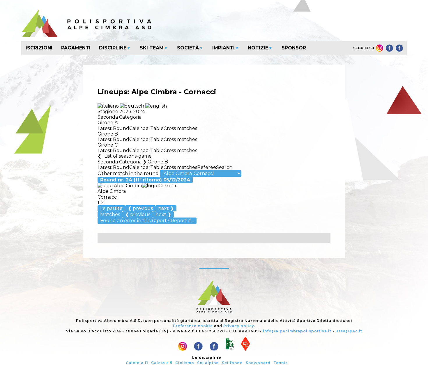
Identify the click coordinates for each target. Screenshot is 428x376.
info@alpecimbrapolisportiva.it (297, 331)
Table (157, 128)
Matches (110, 214)
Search (224, 167)
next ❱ (166, 208)
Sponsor (294, 48)
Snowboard (258, 363)
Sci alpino (208, 363)
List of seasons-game (128, 156)
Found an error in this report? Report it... (147, 220)
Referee (206, 167)
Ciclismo (184, 363)
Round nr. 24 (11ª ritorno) (145, 180)
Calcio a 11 (137, 363)
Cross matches (180, 128)
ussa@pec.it (348, 331)
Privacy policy (238, 326)
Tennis (280, 363)
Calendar (139, 128)
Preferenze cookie (193, 326)
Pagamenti (76, 48)
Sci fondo (232, 363)
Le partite (111, 208)
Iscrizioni (39, 48)
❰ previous (140, 208)
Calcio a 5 (161, 363)
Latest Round (113, 128)
